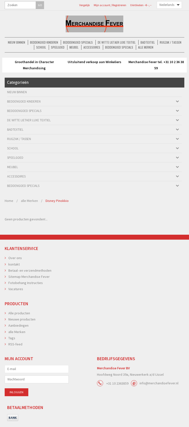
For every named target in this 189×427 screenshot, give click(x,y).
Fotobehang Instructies (25, 283)
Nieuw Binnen (16, 42)
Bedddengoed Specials (78, 42)
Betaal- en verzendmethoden (29, 270)
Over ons (15, 258)
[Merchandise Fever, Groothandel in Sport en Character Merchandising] (94, 24)
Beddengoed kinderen (44, 42)
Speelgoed (57, 47)
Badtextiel (148, 42)
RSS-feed (15, 344)
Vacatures (15, 289)
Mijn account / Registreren (110, 5)
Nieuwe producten (21, 319)
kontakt (14, 264)
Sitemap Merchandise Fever (29, 276)
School (41, 47)
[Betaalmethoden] (12, 418)
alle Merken (145, 47)
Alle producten (19, 313)
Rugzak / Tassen (170, 42)
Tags (11, 338)
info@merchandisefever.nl (159, 383)
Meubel (74, 47)
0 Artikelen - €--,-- (141, 5)
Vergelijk (84, 5)
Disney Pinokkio (57, 200)
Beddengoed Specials (119, 47)
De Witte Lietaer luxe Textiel (117, 42)
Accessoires (91, 47)
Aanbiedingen (18, 325)
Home (9, 200)
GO (40, 5)
